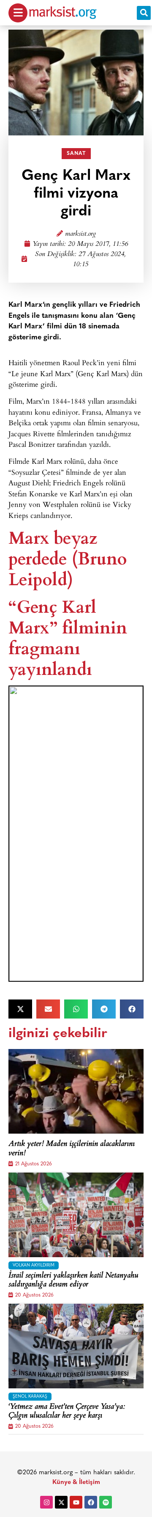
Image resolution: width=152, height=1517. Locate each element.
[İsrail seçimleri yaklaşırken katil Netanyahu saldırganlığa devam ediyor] (76, 1215)
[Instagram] (46, 1502)
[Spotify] (105, 1502)
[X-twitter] (61, 1502)
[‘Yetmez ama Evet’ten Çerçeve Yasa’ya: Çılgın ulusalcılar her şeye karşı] (76, 1346)
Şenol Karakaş (30, 1396)
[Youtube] (76, 1502)
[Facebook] (90, 1502)
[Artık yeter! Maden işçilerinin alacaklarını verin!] (76, 1091)
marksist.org (80, 234)
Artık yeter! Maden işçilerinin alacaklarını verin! (71, 1149)
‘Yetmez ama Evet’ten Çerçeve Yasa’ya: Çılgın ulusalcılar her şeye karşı (66, 1412)
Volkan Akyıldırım (33, 1265)
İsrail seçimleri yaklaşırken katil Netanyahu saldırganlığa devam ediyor (73, 1281)
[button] (144, 13)
